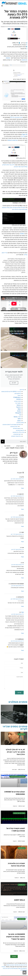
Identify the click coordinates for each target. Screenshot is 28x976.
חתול (22, 612)
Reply (22, 488)
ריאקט (19, 395)
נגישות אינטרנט (17, 428)
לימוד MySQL (17, 417)
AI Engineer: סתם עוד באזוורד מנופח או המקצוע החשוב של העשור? (15, 936)
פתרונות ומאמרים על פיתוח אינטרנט (12, 425)
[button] (25, 714)
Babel (19, 409)
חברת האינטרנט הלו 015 (16, 117)
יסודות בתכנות (14, 426)
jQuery (19, 421)
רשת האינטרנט (17, 434)
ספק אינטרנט (10, 47)
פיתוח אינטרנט (20, 423)
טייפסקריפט (17, 393)
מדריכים (22, 390)
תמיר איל (23, 136)
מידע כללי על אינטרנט (18, 432)
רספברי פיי (18, 403)
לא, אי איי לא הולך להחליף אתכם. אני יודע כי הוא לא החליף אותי (15, 752)
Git (20, 415)
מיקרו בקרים (17, 401)
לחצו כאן (14, 382)
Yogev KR (24, 134)
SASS (19, 419)
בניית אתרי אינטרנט (16, 436)
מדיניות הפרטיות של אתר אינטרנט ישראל (17, 965)
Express (18, 407)
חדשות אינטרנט (17, 45)
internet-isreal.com (13, 140)
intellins (22, 234)
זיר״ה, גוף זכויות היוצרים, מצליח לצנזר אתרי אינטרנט (14, 166)
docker (19, 411)
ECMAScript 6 (17, 397)
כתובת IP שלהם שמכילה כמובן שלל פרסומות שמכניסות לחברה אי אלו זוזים (14, 208)
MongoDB (18, 413)
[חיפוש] (3, 441)
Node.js (19, 405)
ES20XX (18, 399)
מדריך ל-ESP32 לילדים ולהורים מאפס (11, 392)
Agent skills (19, 900)
